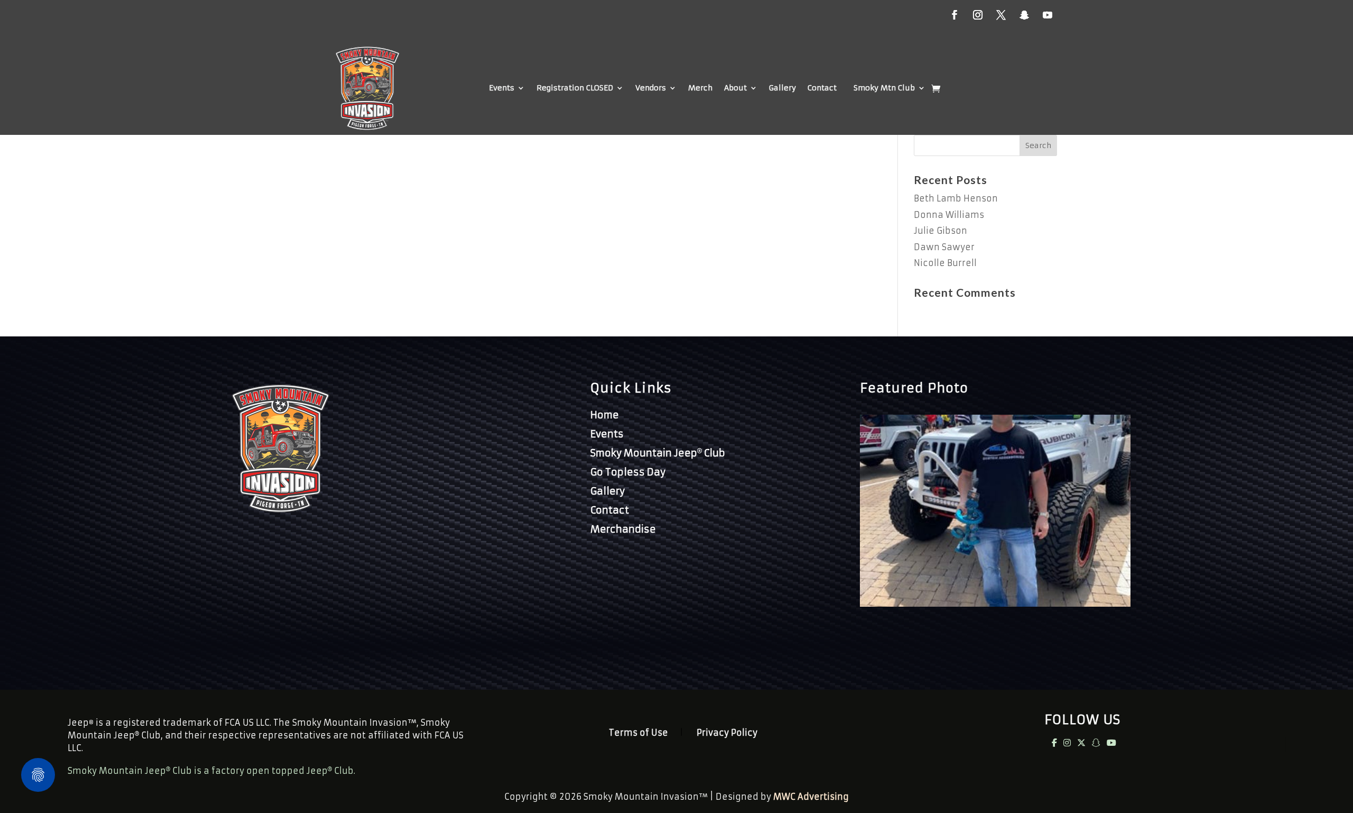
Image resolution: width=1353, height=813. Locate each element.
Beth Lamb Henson (956, 198)
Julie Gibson (940, 230)
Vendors (650, 88)
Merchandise (623, 529)
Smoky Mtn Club (884, 88)
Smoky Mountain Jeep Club (657, 453)
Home (604, 415)
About (735, 88)
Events (501, 88)
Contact (822, 88)
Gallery (782, 88)
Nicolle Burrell (945, 263)
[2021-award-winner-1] (995, 603)
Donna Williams (949, 214)
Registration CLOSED (574, 88)
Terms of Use (638, 733)
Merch (700, 88)
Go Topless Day (627, 472)
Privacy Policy (727, 733)
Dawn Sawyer (944, 247)
